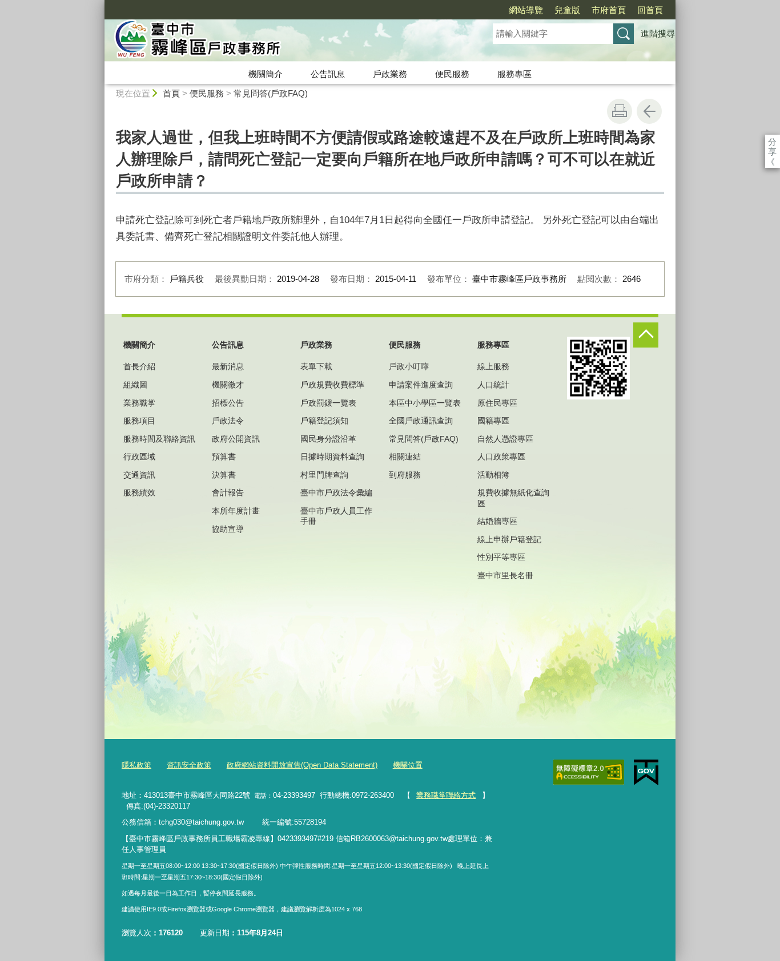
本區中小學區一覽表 (425, 402)
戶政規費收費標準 (332, 384)
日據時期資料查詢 (332, 456)
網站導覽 (526, 10)
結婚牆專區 (497, 521)
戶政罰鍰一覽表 (328, 402)
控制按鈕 (645, 335)
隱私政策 (136, 765)
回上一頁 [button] (649, 111)
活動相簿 (493, 474)
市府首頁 (609, 10)
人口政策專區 (501, 456)
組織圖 (135, 384)
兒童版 (567, 10)
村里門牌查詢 (324, 474)
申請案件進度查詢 (421, 384)
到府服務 (405, 474)
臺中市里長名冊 (505, 575)
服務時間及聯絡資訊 (159, 438)
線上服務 (493, 366)
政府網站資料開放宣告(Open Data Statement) (302, 765)
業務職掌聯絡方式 (446, 795)
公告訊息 (328, 74)
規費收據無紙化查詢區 (513, 497)
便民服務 (452, 74)
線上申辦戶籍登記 (509, 539)
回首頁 (650, 10)
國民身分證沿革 (328, 438)
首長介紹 (139, 366)
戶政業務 (390, 74)
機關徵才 (228, 384)
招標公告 (228, 402)
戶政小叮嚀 (409, 366)
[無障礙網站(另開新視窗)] (588, 772)
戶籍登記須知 (324, 420)
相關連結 (405, 456)
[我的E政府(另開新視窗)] (646, 773)
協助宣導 (228, 529)
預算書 (224, 456)
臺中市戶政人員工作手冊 (336, 516)
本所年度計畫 (236, 510)
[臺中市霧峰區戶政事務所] (285, 41)
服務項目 (139, 420)
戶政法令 (228, 420)
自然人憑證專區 (505, 438)
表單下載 (316, 366)
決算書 (224, 474)
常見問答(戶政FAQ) (271, 93)
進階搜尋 (658, 33)
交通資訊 (139, 474)
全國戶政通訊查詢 (421, 420)
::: (99, 5)
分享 (772, 142)
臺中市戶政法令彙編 (336, 492)
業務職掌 (139, 402)
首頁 (171, 93)
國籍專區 (493, 420)
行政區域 (139, 456)
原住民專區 (497, 402)
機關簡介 (265, 74)
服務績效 (139, 492)
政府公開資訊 (236, 438)
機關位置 (408, 765)
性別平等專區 (501, 557)
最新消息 (228, 366)
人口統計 (493, 384)
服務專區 (514, 74)
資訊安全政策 (189, 765)
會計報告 (228, 492)
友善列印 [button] (619, 111)
